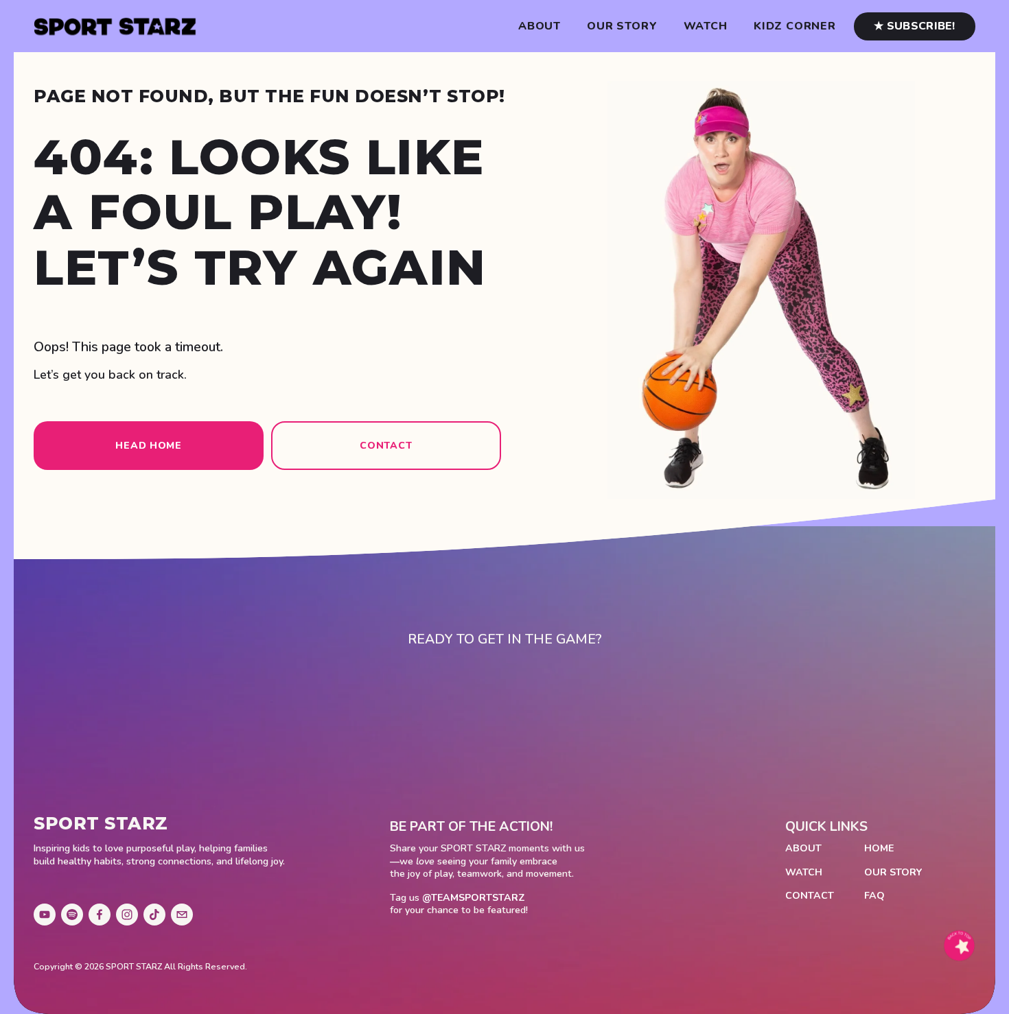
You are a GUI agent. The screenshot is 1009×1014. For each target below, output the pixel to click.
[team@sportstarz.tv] (182, 914)
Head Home (148, 445)
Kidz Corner (795, 26)
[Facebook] (100, 914)
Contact (386, 445)
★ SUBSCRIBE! (914, 26)
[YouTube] (45, 914)
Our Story (622, 26)
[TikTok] (154, 914)
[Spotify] (72, 914)
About (539, 26)
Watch (706, 26)
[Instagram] (127, 914)
